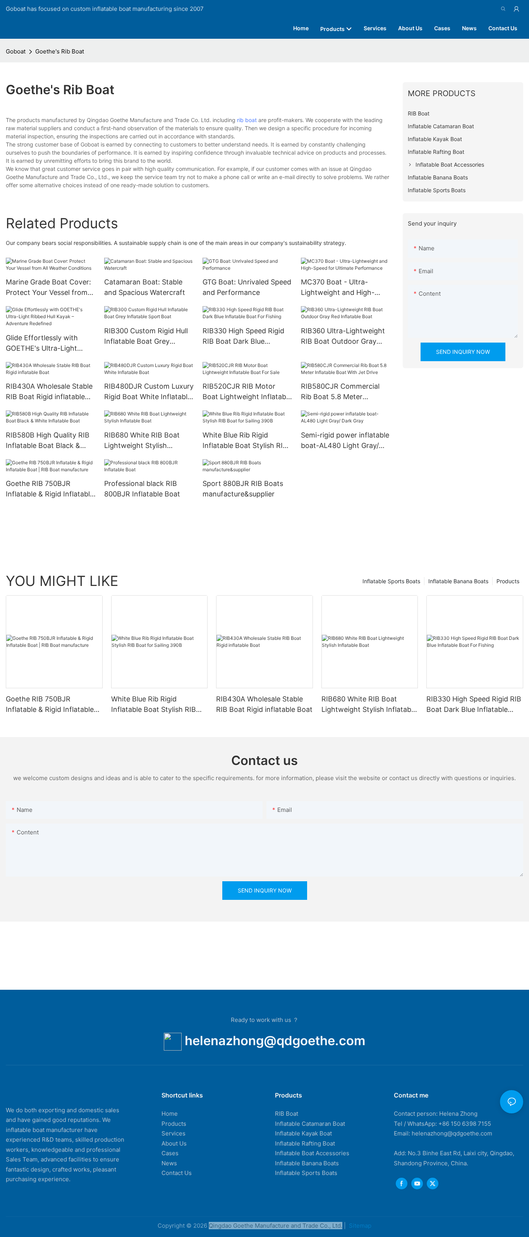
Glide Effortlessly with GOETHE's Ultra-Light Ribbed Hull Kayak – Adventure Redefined (42, 343)
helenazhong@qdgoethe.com (275, 1040)
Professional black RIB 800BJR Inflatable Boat (142, 488)
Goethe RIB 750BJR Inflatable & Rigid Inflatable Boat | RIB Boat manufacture (50, 489)
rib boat (247, 120)
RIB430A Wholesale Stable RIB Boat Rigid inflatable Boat (49, 392)
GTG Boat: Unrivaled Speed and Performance (247, 287)
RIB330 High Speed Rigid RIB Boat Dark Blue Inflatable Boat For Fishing (246, 336)
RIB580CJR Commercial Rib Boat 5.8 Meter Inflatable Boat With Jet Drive (340, 392)
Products (507, 581)
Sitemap (359, 1225)
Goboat (16, 51)
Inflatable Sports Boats (391, 581)
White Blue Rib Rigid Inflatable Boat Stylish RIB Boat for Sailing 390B (245, 441)
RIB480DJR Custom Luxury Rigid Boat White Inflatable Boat (149, 392)
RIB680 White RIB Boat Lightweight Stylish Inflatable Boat (142, 441)
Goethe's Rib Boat (59, 51)
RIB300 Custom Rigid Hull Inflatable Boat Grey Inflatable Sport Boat (146, 336)
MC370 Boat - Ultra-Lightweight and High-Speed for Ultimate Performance (337, 288)
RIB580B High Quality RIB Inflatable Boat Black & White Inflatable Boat (47, 441)
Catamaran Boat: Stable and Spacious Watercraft (144, 287)
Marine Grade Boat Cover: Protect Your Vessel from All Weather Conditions (48, 288)
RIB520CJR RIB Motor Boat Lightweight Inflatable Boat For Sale (247, 392)
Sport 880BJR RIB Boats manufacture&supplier (243, 488)
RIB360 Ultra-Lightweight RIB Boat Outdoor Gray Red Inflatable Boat (343, 336)
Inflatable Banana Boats (458, 581)
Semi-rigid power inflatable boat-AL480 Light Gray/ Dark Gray (345, 441)
